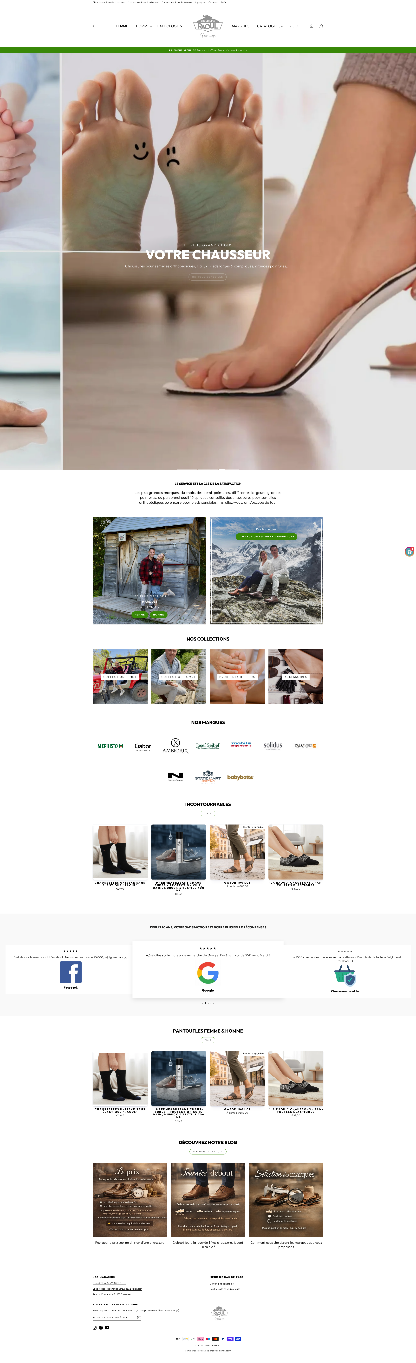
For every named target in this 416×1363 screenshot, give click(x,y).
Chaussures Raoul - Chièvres (109, 2)
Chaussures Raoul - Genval (143, 2)
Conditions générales (222, 1283)
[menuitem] (123, 26)
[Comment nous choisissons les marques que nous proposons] (286, 1200)
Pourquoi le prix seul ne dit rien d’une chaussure (129, 1242)
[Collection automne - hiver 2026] (266, 570)
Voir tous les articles (208, 1151)
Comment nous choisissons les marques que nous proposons (286, 1244)
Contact (213, 2)
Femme (140, 614)
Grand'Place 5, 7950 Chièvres (109, 1283)
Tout (208, 813)
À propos (200, 2)
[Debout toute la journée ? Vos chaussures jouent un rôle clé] (208, 1200)
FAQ (223, 2)
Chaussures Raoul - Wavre (177, 2)
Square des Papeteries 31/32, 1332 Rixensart (117, 1288)
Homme (158, 614)
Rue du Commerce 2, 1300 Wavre (111, 1294)
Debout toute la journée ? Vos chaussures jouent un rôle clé (208, 1244)
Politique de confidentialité (225, 1288)
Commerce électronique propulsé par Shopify (208, 1350)
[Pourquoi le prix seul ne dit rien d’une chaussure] (130, 1200)
